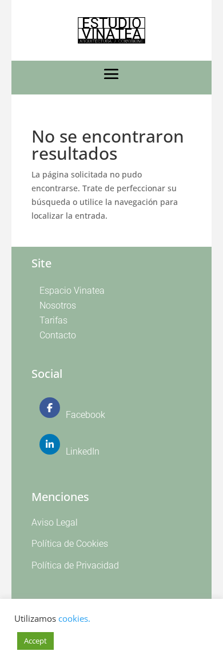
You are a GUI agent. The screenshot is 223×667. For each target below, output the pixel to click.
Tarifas (53, 320)
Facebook (85, 414)
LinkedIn (82, 451)
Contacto (57, 335)
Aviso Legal (54, 522)
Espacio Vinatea (72, 290)
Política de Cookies (69, 543)
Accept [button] (35, 641)
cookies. (74, 618)
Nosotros (57, 305)
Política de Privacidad (75, 565)
